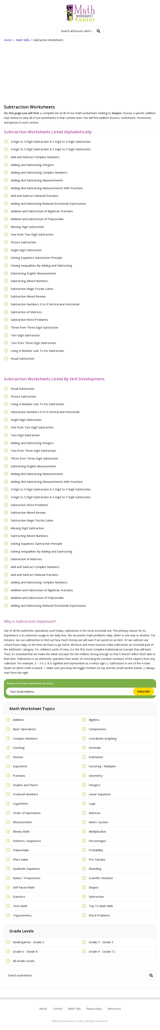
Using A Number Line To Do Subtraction (37, 351)
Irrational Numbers (25, 794)
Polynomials (21, 850)
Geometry (96, 775)
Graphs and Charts (25, 785)
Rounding (95, 869)
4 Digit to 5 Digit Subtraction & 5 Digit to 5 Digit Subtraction (51, 149)
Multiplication (97, 831)
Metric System (98, 822)
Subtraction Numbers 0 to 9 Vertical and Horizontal (45, 304)
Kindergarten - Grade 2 (28, 942)
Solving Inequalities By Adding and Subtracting (41, 265)
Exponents (20, 766)
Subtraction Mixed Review (28, 296)
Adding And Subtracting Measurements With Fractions (47, 188)
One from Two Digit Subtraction (32, 234)
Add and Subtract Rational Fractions (34, 196)
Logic (92, 803)
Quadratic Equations (26, 869)
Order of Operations (27, 813)
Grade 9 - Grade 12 (102, 951)
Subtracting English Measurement (33, 273)
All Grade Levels (24, 961)
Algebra (94, 720)
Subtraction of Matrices (26, 312)
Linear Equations (100, 794)
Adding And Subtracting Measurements (37, 180)
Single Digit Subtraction (26, 250)
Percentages (97, 841)
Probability (96, 850)
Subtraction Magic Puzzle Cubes (32, 289)
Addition (18, 720)
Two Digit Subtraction (25, 335)
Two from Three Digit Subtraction (33, 343)
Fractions (19, 775)
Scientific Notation (101, 878)
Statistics (19, 896)
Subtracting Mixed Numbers (29, 281)
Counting (19, 748)
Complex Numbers (25, 738)
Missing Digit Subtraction (27, 227)
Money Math (21, 831)
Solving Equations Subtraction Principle (36, 258)
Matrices (94, 813)
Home (8, 40)
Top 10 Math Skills (101, 906)
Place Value (20, 859)
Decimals (95, 748)
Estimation (96, 757)
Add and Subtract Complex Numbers (35, 157)
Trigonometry (22, 915)
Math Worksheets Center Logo (80, 13)
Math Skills (22, 40)
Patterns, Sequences (27, 841)
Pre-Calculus (97, 859)
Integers (94, 785)
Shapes (94, 887)
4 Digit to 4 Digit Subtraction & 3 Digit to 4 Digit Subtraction (51, 141)
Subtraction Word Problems (29, 320)
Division (18, 757)
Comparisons (97, 729)
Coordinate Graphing (102, 738)
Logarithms (20, 803)
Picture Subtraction (23, 242)
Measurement (22, 822)
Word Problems (99, 915)
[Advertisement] (80, 73)
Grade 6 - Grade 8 (25, 951)
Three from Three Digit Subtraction (34, 327)
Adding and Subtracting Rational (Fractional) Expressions (48, 203)
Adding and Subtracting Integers (32, 165)
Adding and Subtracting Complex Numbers (39, 172)
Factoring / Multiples (102, 766)
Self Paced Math (24, 887)
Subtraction (96, 896)
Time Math (20, 906)
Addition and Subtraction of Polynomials (37, 219)
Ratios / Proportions (26, 878)
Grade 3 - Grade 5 (101, 942)
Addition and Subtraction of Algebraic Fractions (42, 211)
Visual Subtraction (22, 358)
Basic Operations (24, 729)
